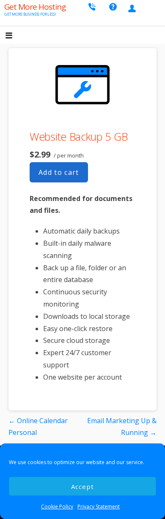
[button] (16, 36)
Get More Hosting (35, 6)
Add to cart (58, 172)
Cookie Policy (57, 506)
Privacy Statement (98, 506)
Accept (82, 486)
